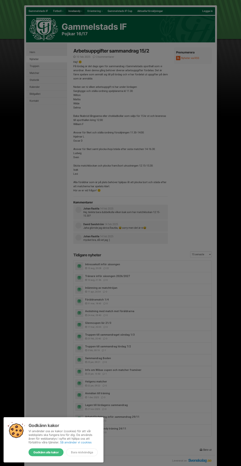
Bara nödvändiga (82, 452)
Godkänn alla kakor (46, 452)
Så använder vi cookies (76, 442)
